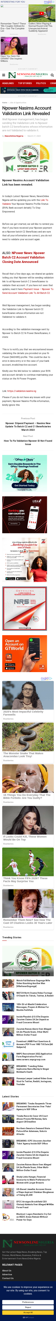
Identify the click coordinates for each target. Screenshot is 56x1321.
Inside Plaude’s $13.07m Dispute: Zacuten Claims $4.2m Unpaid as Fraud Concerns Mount (32, 1020)
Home (4, 103)
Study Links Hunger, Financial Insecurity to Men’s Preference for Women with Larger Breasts (33, 1180)
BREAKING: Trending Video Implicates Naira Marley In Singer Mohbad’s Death (32, 1069)
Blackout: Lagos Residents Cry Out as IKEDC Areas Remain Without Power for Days (33, 1217)
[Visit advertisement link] (28, 90)
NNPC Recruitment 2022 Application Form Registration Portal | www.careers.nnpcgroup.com (34, 1057)
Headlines (8, 83)
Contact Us (8, 1278)
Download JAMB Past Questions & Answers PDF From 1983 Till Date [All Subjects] (34, 1044)
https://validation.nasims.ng (21, 391)
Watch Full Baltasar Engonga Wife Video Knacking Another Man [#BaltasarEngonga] (33, 983)
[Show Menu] (3, 75)
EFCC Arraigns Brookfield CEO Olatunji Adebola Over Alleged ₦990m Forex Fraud (35, 1204)
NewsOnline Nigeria (14, 136)
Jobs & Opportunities (17, 103)
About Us (6, 1270)
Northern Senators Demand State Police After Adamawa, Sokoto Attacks (33, 1131)
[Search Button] (52, 75)
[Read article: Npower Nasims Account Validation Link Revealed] (28, 962)
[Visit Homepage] (28, 75)
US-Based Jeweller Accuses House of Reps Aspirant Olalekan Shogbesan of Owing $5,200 (35, 1192)
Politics (41, 83)
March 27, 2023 (34, 136)
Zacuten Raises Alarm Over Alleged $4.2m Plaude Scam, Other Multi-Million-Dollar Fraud (33, 1032)
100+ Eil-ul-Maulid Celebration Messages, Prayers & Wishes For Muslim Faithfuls (32, 1007)
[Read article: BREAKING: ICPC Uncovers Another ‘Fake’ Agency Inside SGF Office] (8, 1143)
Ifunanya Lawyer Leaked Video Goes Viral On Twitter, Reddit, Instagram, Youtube (34, 1081)
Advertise (7, 1274)
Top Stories (25, 83)
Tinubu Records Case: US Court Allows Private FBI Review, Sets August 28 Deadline (32, 1119)
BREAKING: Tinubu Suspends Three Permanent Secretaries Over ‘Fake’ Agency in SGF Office (33, 1106)
